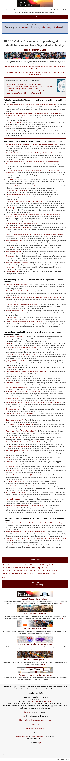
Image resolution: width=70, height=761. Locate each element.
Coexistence (10, 462)
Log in (4, 754)
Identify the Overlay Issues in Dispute (18, 194)
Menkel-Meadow (36, 91)
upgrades (25, 27)
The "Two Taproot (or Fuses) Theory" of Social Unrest (23, 391)
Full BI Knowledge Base (35, 659)
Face (7, 378)
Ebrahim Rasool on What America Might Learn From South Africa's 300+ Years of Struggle (35, 523)
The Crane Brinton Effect (14, 241)
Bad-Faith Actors (42, 66)
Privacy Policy (35, 724)
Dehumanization (11, 131)
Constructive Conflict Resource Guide (35, 644)
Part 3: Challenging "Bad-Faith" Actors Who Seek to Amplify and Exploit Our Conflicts (33, 297)
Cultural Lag (10, 208)
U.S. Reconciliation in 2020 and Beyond (19, 446)
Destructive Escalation (13, 122)
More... (4, 577)
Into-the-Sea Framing (13, 271)
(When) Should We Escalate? (15, 361)
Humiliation (10, 247)
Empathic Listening (12, 398)
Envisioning (10, 466)
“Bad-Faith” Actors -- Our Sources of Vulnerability (21, 304)
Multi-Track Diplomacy (13, 499)
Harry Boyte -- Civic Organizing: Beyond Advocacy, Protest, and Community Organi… (30, 570)
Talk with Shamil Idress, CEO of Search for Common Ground (25, 532)
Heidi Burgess (47, 701)
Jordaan (51, 91)
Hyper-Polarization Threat (12, 66)
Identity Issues (11, 267)
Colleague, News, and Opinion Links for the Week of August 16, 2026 (25, 568)
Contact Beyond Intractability (35, 728)
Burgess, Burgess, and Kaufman (45, 86)
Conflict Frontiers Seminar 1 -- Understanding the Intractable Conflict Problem (31, 105)
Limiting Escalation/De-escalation (17, 387)
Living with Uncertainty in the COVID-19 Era (20, 413)
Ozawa (45, 91)
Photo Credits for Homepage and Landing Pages (35, 720)
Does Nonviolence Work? (14, 420)
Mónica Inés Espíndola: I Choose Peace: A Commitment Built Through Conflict (28, 565)
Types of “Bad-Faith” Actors (15, 311)
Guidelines (27, 712)
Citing (23, 716)
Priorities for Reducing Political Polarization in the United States (26, 372)
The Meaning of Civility (13, 409)
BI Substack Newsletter (35, 629)
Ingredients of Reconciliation (15, 481)
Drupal (39, 743)
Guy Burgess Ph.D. (22, 736)
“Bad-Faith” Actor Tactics (14, 317)
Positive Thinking (11, 367)
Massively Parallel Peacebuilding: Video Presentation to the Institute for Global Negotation (35, 234)
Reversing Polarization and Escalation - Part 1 (21, 347)
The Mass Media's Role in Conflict (17, 263)
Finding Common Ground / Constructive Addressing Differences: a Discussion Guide (33, 402)
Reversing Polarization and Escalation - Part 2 (21, 354)
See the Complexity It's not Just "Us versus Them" (22, 186)
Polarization (10, 126)
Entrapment (10, 256)
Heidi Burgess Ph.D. (38, 736)
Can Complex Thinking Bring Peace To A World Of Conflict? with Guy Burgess (31, 144)
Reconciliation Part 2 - (13, 437)
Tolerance (9, 457)
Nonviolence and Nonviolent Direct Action (19, 424)
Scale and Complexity (29, 66)
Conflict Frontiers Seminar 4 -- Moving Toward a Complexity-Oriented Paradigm (31, 153)
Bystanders (9, 343)
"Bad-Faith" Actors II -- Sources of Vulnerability (21, 291)
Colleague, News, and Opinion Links (35, 675)
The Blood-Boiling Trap (13, 252)
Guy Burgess (36, 701)
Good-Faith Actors (55, 66)
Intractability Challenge (35, 613)
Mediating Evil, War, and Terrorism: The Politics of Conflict (24, 505)
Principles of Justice (12, 470)
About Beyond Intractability (35, 599)
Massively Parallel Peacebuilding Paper (19, 227)
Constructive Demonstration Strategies (18, 545)
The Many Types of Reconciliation (17, 451)
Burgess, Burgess (33, 89)
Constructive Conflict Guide (52, 27)
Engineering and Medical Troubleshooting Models (22, 223)
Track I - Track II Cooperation (15, 492)
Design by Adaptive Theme (62, 759)
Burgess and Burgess (35, 84)
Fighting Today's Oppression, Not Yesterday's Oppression (24, 322)
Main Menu (34, 17)
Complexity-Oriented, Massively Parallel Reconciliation (24, 442)
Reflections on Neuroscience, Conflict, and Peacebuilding (24, 201)
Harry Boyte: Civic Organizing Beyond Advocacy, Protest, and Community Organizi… (30, 573)
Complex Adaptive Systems (15, 179)
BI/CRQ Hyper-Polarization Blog (32, 93)
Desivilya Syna (22, 84)
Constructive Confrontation (14, 337)
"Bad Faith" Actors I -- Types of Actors (18, 284)
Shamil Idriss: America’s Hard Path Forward (20, 486)
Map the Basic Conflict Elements (16, 190)
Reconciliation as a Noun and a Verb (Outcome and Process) (25, 475)
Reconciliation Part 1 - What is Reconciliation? (21, 431)
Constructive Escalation (13, 383)
